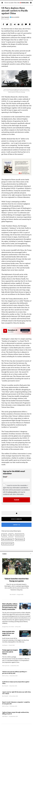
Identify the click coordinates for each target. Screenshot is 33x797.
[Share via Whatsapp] (11, 24)
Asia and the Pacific (7, 543)
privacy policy (12, 492)
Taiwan (4, 535)
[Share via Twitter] (7, 24)
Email (5, 477)
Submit (16, 500)
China (10, 535)
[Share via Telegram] (14, 24)
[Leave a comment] (26, 24)
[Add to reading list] (29, 24)
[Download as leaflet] (22, 24)
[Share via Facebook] (3, 24)
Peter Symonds (5, 17)
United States (19, 535)
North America (20, 539)
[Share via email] (18, 24)
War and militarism (7, 539)
